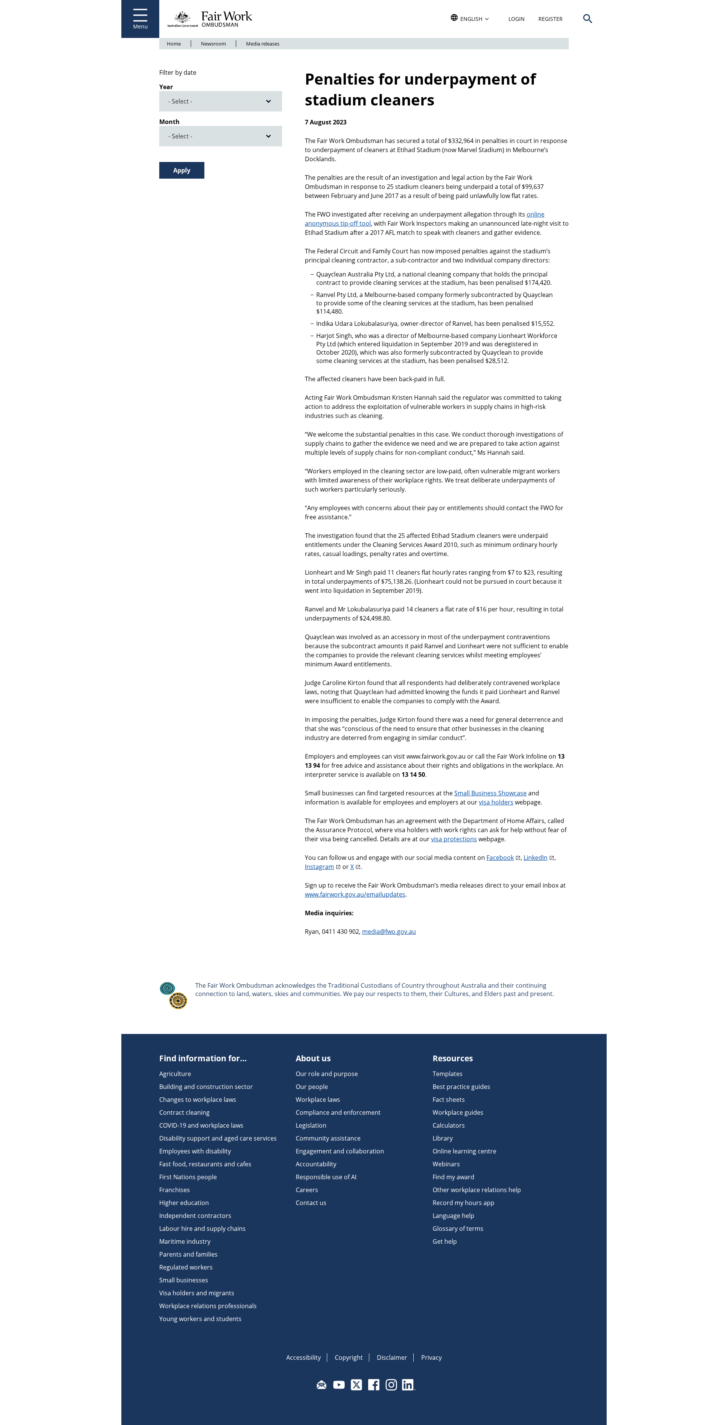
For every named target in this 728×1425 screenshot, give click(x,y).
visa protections (454, 839)
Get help (445, 1241)
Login (516, 18)
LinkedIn (536, 857)
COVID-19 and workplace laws (201, 1125)
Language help (453, 1215)
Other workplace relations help (477, 1190)
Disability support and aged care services (218, 1138)
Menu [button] (140, 26)
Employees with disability (195, 1151)
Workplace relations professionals (208, 1306)
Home (174, 43)
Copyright (349, 1357)
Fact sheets (449, 1099)
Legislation (311, 1125)
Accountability (316, 1164)
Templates (448, 1074)
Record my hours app (463, 1203)
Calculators (449, 1125)
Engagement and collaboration (340, 1151)
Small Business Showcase (490, 793)
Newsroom (213, 43)
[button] (588, 19)
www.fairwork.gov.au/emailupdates (355, 894)
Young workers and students (200, 1319)
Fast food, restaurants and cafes (205, 1164)
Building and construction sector (206, 1086)
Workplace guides (458, 1112)
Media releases (262, 43)
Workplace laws (318, 1099)
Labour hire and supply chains (202, 1228)
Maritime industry (184, 1241)
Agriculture (175, 1074)
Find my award (453, 1177)
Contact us (311, 1203)
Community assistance (328, 1138)
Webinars (446, 1164)
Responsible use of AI (326, 1177)
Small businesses (183, 1280)
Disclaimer (392, 1357)
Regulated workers (186, 1267)
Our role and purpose (327, 1074)
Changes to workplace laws (197, 1099)
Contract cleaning (184, 1112)
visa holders (496, 802)
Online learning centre (464, 1151)
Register (550, 18)
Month (169, 122)
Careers (307, 1190)
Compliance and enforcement (338, 1112)
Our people (312, 1086)
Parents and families (188, 1254)
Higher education (184, 1203)
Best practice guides (461, 1086)
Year (166, 87)
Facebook (500, 857)
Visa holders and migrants (196, 1293)
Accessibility (303, 1357)
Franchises (174, 1190)
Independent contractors (195, 1215)
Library (443, 1138)
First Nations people (188, 1177)
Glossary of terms (458, 1228)
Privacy (431, 1357)
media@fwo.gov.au (389, 931)
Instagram (319, 867)
